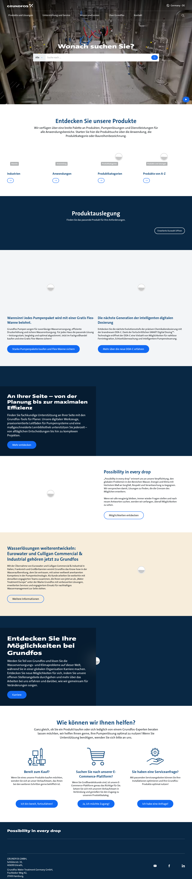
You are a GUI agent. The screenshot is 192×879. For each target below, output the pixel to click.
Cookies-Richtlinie (126, 424)
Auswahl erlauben (74, 477)
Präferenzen (49, 458)
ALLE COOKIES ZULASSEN (139, 477)
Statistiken (48, 466)
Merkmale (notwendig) (55, 442)
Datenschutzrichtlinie (49, 427)
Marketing (48, 450)
